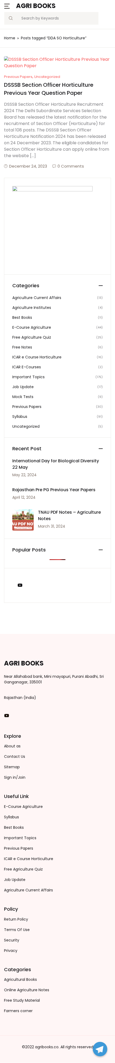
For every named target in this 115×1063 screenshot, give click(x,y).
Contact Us (14, 756)
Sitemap (12, 767)
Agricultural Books (20, 979)
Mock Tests (22, 396)
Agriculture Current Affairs (36, 297)
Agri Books (36, 5)
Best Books (22, 317)
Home (9, 38)
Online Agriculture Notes (26, 990)
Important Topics (28, 377)
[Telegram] (100, 1049)
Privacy (10, 950)
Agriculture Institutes (31, 307)
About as (12, 746)
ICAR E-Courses (26, 367)
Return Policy (16, 919)
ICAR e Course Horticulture (37, 357)
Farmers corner (18, 1010)
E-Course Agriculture (31, 327)
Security (11, 940)
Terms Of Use (17, 929)
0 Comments (70, 166)
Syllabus (19, 416)
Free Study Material (22, 1000)
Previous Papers (18, 76)
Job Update (23, 386)
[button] (7, 6)
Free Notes (22, 347)
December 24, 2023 (28, 166)
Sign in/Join (14, 777)
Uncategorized (47, 76)
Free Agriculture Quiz (31, 337)
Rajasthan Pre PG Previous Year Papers (53, 490)
